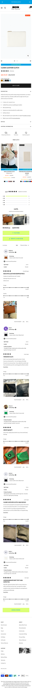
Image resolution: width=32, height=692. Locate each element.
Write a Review (20, 239)
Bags (2, 628)
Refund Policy (4, 657)
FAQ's (2, 651)
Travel (2, 631)
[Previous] (1, 61)
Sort (17, 245)
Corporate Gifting (23, 634)
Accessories (3, 634)
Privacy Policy (22, 637)
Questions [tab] (15, 228)
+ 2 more (25, 394)
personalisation (16, 118)
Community (21, 631)
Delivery (3, 654)
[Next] (30, 61)
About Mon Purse (23, 625)
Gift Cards (3, 640)
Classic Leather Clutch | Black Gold (16, 335)
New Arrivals (4, 625)
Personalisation (22, 628)
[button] (7, 71)
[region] (16, 219)
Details (3, 121)
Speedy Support (26, 134)
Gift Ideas (3, 637)
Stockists (21, 643)
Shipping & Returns (6, 134)
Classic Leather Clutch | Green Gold (16, 413)
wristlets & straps (27, 115)
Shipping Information (7, 126)
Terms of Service (4, 643)
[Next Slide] (27, 219)
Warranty (16, 134)
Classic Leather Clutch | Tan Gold (16, 257)
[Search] (5, 8)
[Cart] (30, 8)
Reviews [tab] (6, 228)
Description (4, 91)
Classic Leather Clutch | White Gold (16, 558)
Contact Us (3, 663)
